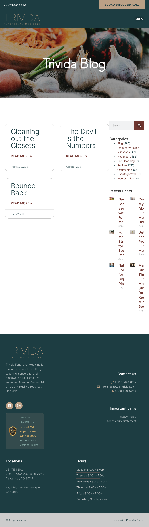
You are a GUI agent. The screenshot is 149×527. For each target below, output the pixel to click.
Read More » (21, 156)
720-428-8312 (15, 5)
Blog (120, 143)
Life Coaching (126, 161)
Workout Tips (125, 178)
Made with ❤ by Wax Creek (128, 520)
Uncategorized (126, 174)
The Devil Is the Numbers (81, 138)
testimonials (124, 169)
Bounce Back (23, 189)
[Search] (139, 125)
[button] (122, 4)
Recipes (122, 165)
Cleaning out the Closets (25, 138)
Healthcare (124, 156)
